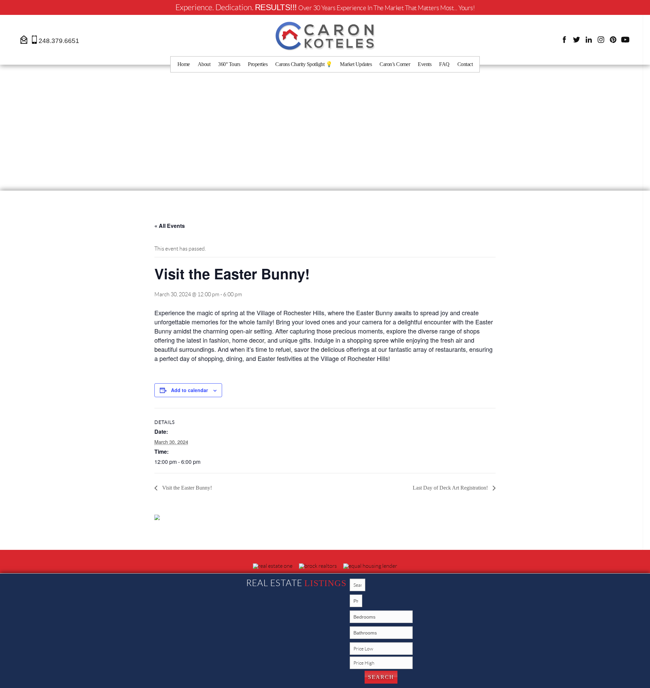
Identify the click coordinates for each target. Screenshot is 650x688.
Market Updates (356, 64)
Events (424, 64)
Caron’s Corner (395, 64)
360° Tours (229, 64)
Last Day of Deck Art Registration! (451, 488)
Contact (465, 64)
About (204, 64)
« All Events (169, 226)
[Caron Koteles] (325, 35)
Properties (257, 64)
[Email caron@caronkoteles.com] (24, 39)
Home (183, 64)
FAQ (444, 64)
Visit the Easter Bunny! (186, 488)
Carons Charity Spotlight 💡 (303, 64)
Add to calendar (189, 390)
